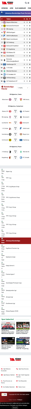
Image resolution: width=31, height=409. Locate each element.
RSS (5, 394)
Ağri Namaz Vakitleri (9, 375)
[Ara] (26, 3)
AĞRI (11, 8)
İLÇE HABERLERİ (20, 8)
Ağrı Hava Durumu (24, 369)
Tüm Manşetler (22, 381)
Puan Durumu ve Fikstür (6, 381)
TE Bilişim (19, 399)
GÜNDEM (4, 8)
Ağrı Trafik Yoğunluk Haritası (22, 375)
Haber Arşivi (21, 387)
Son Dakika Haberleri (9, 387)
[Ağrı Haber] (7, 3)
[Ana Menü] (28, 3)
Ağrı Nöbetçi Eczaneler (6, 369)
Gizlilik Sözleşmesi (6, 407)
